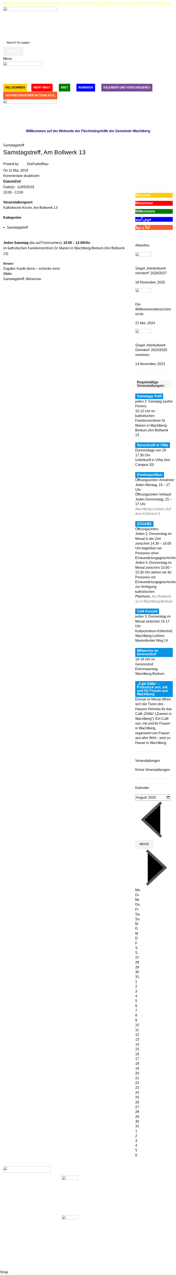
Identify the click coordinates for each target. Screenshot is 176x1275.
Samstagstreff (13, 145)
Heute (144, 844)
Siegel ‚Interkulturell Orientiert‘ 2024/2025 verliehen (151, 350)
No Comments (93, 1239)
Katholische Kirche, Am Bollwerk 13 (30, 207)
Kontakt (126, 1202)
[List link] (29, 1217)
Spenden (128, 1178)
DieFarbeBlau (38, 164)
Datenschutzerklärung (137, 1194)
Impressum (129, 1186)
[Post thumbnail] (143, 259)
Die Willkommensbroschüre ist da (153, 309)
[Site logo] (30, 22)
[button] (138, 168)
